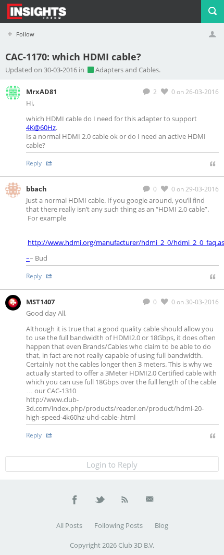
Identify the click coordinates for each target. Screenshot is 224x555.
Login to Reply (112, 464)
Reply (34, 163)
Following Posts (118, 525)
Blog (161, 525)
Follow (24, 34)
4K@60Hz (41, 127)
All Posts (69, 525)
